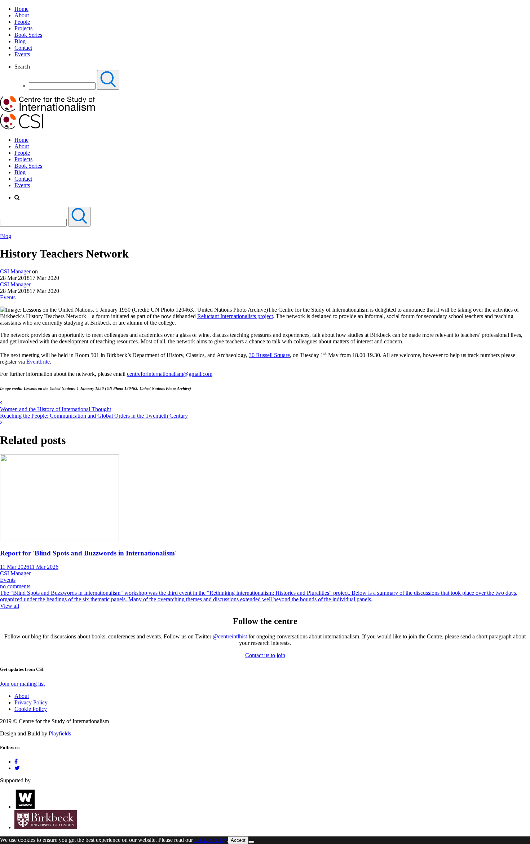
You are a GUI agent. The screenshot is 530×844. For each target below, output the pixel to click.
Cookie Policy (30, 709)
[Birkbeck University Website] (45, 827)
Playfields (60, 733)
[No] (251, 842)
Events (22, 54)
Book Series (28, 35)
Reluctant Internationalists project (235, 316)
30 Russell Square (269, 355)
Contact (23, 48)
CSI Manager (15, 271)
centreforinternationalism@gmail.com (169, 374)
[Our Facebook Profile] (16, 762)
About (21, 15)
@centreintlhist (230, 636)
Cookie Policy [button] (210, 840)
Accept (238, 840)
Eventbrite (38, 362)
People (22, 22)
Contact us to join (265, 655)
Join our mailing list (22, 684)
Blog (20, 41)
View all (9, 606)
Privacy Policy (31, 702)
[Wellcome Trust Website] (25, 807)
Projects (23, 28)
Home (21, 9)
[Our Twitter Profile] (17, 768)
